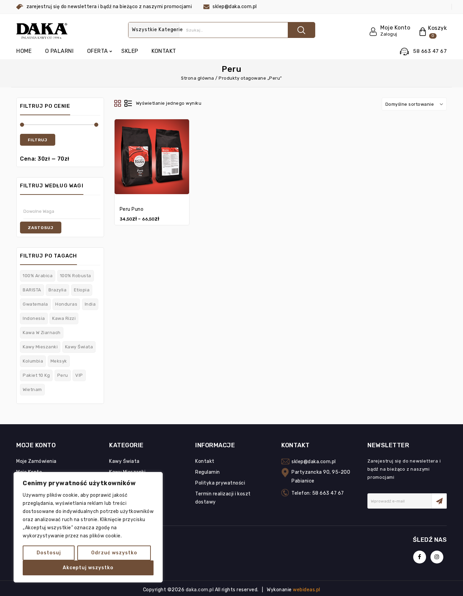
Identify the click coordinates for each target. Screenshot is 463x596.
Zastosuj (41, 227)
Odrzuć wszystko (114, 553)
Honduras (66, 304)
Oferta (97, 51)
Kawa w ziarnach (42, 332)
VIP (79, 375)
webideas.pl (306, 590)
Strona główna (197, 78)
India (90, 304)
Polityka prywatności (220, 483)
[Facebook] (419, 557)
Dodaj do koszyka (152, 154)
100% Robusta (75, 275)
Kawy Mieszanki (40, 346)
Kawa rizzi (64, 318)
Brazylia (57, 289)
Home (24, 51)
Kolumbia (33, 361)
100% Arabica (38, 275)
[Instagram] (436, 557)
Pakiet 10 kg (36, 375)
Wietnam (32, 389)
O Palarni (59, 51)
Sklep (129, 51)
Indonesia (34, 318)
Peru (62, 375)
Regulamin (207, 472)
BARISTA (32, 289)
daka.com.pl (200, 590)
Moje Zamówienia (36, 461)
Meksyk (59, 361)
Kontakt (164, 51)
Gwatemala (35, 304)
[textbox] (63, 211)
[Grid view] (118, 103)
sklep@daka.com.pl (313, 462)
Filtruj (37, 140)
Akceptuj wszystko (88, 568)
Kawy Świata (79, 346)
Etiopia (82, 289)
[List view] (128, 103)
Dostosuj (49, 553)
